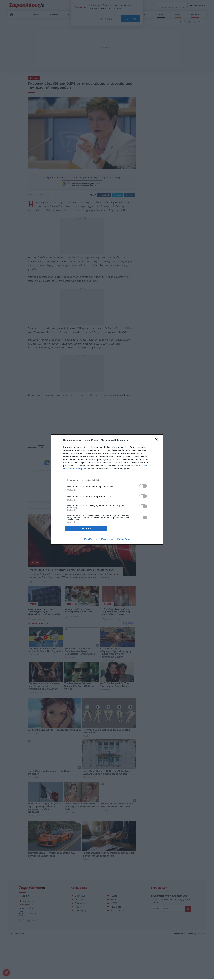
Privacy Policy (123, 539)
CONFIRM (86, 528)
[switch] (143, 486)
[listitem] (107, 479)
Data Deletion (90, 539)
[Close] (157, 440)
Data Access (107, 539)
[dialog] (107, 489)
